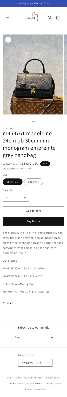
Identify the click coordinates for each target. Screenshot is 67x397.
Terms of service (34, 383)
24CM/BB (33, 181)
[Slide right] (42, 121)
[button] (7, 18)
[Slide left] (25, 121)
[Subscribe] (52, 337)
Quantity (7, 190)
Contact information (35, 389)
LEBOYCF (19, 377)
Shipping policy (53, 383)
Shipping (7, 169)
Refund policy (16, 383)
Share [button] (10, 303)
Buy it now (33, 221)
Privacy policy (53, 377)
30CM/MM (13, 181)
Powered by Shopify (33, 377)
